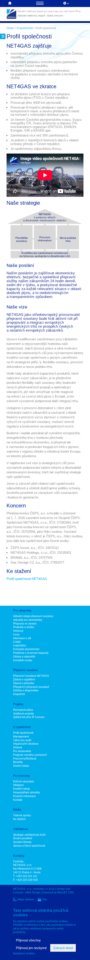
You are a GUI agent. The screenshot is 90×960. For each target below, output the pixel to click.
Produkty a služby (23, 627)
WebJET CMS (65, 892)
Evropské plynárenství (26, 649)
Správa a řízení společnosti (29, 845)
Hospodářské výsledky (26, 792)
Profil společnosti (23, 732)
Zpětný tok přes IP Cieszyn (29, 717)
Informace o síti (22, 638)
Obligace (18, 785)
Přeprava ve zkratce (25, 623)
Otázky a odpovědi (24, 656)
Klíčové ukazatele (23, 781)
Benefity (18, 762)
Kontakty (18, 855)
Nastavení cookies (24, 953)
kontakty (39, 888)
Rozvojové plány (23, 709)
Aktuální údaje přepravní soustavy (33, 616)
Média (17, 809)
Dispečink (19, 694)
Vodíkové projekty (23, 713)
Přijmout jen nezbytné (31, 948)
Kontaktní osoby (22, 660)
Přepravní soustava (25, 670)
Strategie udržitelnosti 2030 (29, 834)
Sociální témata (22, 842)
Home (10, 28)
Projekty (18, 704)
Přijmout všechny (28, 940)
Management (21, 736)
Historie (17, 747)
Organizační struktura (25, 743)
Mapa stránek (25, 899)
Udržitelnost (20, 829)
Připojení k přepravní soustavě (31, 686)
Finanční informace (24, 796)
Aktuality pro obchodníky (27, 619)
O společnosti (25, 28)
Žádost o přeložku (23, 683)
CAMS (17, 641)
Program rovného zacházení (30, 754)
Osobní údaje (21, 765)
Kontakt (17, 799)
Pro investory (21, 775)
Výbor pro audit (22, 740)
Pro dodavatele (22, 751)
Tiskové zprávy (22, 815)
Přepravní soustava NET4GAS (31, 675)
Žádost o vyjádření (24, 679)
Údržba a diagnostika (25, 690)
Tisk (44, 899)
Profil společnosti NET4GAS (27, 579)
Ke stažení (19, 819)
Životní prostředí (22, 838)
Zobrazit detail (63, 948)
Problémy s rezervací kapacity (30, 652)
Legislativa (19, 645)
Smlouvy (18, 630)
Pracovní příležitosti (24, 758)
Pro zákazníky (22, 610)
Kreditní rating (21, 788)
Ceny (16, 634)
